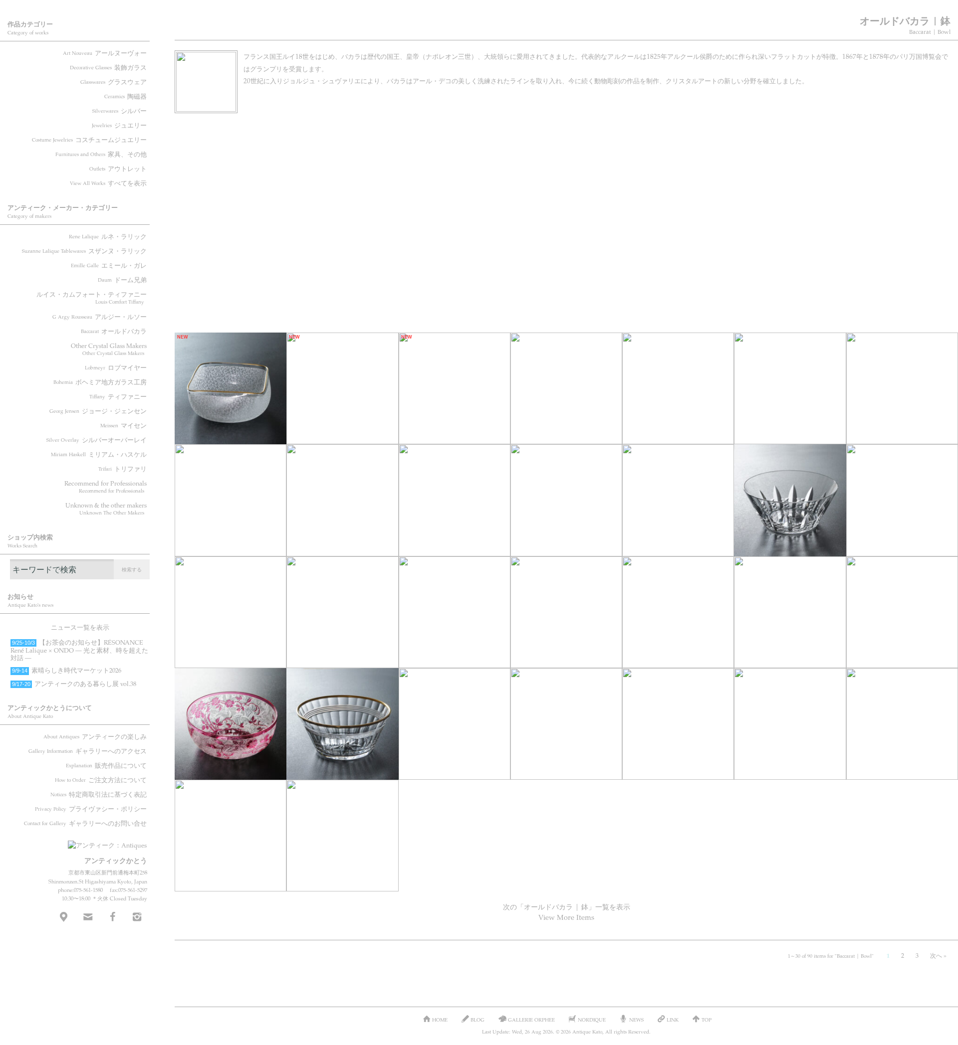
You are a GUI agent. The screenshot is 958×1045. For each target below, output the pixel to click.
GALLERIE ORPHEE (531, 1019)
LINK (673, 1019)
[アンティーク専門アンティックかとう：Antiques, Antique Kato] (90, 842)
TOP (707, 1019)
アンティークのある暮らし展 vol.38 (74, 683)
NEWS (636, 1019)
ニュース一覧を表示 (80, 627)
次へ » (938, 955)
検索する (132, 569)
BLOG (477, 1019)
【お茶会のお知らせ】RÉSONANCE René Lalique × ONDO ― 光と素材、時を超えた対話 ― (79, 650)
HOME (440, 1019)
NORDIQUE (592, 1019)
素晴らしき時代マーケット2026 (66, 670)
